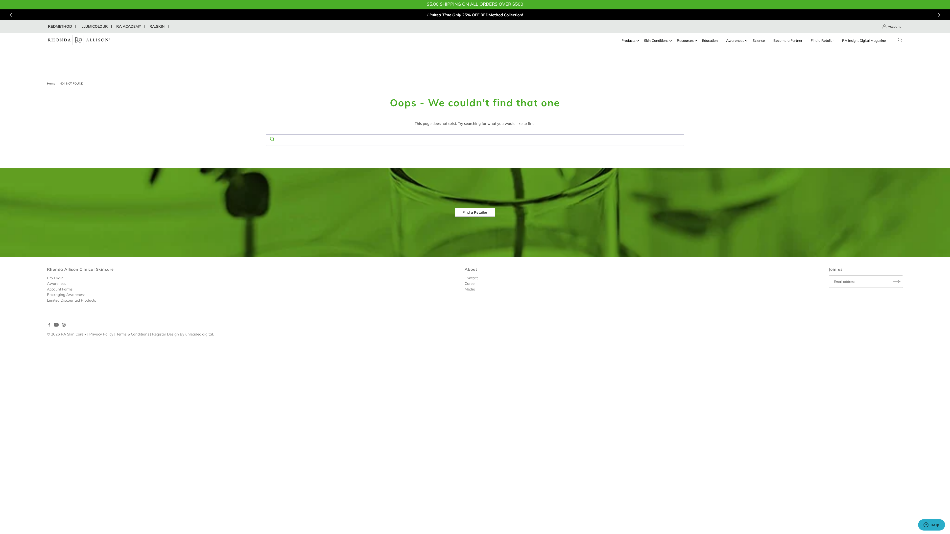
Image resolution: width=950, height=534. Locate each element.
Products (628, 40)
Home (51, 83)
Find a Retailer (822, 40)
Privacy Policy (101, 334)
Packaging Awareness (66, 294)
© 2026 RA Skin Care (65, 334)
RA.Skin (157, 26)
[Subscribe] (897, 281)
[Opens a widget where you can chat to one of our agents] (931, 525)
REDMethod (60, 26)
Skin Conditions (656, 40)
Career (470, 283)
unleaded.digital (199, 334)
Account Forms (59, 289)
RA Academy (128, 26)
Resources (685, 40)
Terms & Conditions (132, 334)
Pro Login (55, 278)
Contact (471, 278)
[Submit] (272, 139)
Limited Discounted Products (71, 300)
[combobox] (475, 140)
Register (159, 334)
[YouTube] (56, 325)
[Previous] (11, 14)
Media (470, 289)
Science (759, 40)
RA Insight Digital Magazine (864, 40)
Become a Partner (787, 40)
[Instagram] (64, 325)
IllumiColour (94, 26)
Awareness (735, 40)
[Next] (939, 14)
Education (710, 40)
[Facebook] (49, 325)
